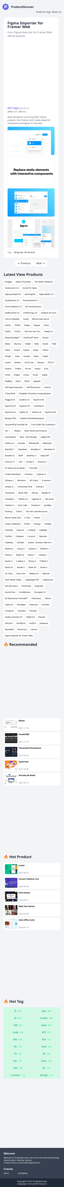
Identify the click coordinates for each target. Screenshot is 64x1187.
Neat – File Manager (28, 437)
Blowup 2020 (10, 418)
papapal (36, 381)
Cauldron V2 (24, 399)
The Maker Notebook (43, 281)
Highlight (43, 530)
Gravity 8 (30, 461)
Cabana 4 (32, 548)
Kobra (36, 356)
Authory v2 (9, 443)
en (31, 1183)
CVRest (45, 350)
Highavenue (48, 579)
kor (41, 1183)
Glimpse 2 (9, 480)
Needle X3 (46, 493)
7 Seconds (33, 468)
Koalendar (39, 586)
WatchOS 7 (9, 449)
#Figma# (18, 252)
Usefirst (32, 623)
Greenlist (22, 610)
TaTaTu (17, 331)
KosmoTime (10, 592)
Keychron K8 (50, 412)
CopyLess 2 (41, 474)
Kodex (36, 350)
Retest (7, 344)
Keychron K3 (10, 406)
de (36, 1183)
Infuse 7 (31, 555)
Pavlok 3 (43, 567)
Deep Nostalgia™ (12, 337)
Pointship (9, 530)
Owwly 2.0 (48, 331)
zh (29, 1183)
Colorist (33, 629)
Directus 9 (42, 461)
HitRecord (30, 617)
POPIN (17, 325)
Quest (18, 381)
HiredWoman (24, 592)
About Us (57, 11)
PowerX (8, 368)
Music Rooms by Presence (35, 430)
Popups (37, 325)
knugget (8, 281)
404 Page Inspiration (14, 387)
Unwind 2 (43, 555)
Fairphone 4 (39, 406)
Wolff (20, 455)
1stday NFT (44, 455)
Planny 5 (8, 555)
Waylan (17, 430)
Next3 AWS (23, 493)
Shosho (45, 337)
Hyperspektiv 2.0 (46, 294)
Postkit (27, 524)
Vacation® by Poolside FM (16, 424)
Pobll (54, 344)
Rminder (20, 542)
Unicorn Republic (12, 319)
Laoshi (8, 362)
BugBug (8, 381)
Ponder (8, 356)
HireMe (26, 356)
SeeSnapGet (30, 294)
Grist (46, 368)
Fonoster (33, 610)
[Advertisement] (32, 72)
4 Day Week (10, 393)
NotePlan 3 (31, 455)
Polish (7, 350)
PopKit (45, 356)
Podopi (27, 325)
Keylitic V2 (23, 412)
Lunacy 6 (21, 548)
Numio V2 (9, 567)
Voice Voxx (20, 573)
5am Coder (22, 505)
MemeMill (9, 629)
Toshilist (8, 536)
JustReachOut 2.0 (12, 312)
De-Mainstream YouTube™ (16, 598)
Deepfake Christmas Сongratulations (35, 393)
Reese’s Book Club (13, 517)
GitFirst (48, 598)
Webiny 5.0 (34, 573)
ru (46, 1183)
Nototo (8, 325)
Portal (7, 375)
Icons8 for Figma (30, 288)
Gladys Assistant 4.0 (13, 617)
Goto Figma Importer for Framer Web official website (29, 34)
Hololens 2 (9, 505)
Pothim (18, 368)
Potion (46, 325)
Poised (17, 350)
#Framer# (29, 252)
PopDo (8, 331)
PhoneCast (22, 629)
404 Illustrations (34, 387)
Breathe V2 (10, 455)
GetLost (47, 387)
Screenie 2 (46, 480)
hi (38, 1183)
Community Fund (24, 486)
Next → (40, 263)
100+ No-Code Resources (37, 511)
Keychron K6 (38, 399)
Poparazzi (33, 604)
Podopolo (20, 536)
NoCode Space (11, 586)
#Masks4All (34, 443)
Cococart (31, 536)
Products (40, 11)
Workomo (21, 480)
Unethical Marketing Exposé (32, 418)
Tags (48, 11)
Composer (9, 610)
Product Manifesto (13, 474)
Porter (35, 375)
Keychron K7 (24, 406)
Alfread (35, 493)
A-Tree (27, 517)
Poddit (27, 344)
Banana (40, 362)
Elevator (42, 617)
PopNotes (9, 542)
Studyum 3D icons (48, 312)
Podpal (17, 375)
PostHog (8, 511)
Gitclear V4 (36, 412)
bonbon (17, 362)
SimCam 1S (10, 461)
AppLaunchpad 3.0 (13, 294)
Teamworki (9, 493)
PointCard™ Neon (31, 337)
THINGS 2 (43, 561)
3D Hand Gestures (33, 306)
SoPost (19, 511)
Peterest (20, 530)
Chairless (29, 474)
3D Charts (34, 480)
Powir (17, 356)
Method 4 (9, 548)
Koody (26, 319)
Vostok (45, 344)
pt (33, 1183)
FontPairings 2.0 (30, 312)
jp (43, 1183)
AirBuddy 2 (9, 499)
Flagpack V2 (10, 399)
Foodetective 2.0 (12, 300)
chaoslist (9, 623)
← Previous (24, 263)
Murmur (17, 344)
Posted (37, 517)
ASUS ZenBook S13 (13, 306)
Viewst (37, 368)
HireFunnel (26, 586)
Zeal (20, 461)
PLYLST (51, 362)
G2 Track (9, 573)
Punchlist (45, 604)
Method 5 (44, 548)
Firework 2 (35, 505)
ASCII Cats (29, 362)
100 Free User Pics (32, 331)
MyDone (46, 573)
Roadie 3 (21, 567)
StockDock (20, 623)
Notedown (22, 449)
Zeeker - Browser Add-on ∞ (40, 542)
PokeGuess (36, 598)
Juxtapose (44, 623)
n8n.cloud (49, 499)
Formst (28, 368)
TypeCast (9, 604)
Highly (44, 375)
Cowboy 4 (20, 561)
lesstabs (21, 443)
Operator (43, 536)
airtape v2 (9, 486)
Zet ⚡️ (8, 430)
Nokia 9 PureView (23, 281)
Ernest (26, 375)
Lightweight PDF (32, 579)
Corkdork (32, 530)
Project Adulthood (12, 524)
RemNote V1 (49, 449)
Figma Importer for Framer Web (19, 635)
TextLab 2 (40, 486)
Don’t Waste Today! (13, 579)
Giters (6, 1173)
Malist (27, 381)
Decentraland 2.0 (30, 300)
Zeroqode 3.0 (40, 592)
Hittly (36, 344)
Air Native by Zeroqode (15, 468)
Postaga (37, 524)
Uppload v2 (36, 499)
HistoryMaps (10, 437)
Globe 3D (32, 567)
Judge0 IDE (45, 437)
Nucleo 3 (9, 561)
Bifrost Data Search (40, 319)
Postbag (47, 524)
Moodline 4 (35, 449)
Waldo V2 (20, 555)
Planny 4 (32, 561)
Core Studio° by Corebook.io (43, 424)
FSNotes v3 (23, 499)
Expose (26, 350)
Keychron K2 (10, 412)
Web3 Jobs (47, 443)
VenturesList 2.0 (12, 288)
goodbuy (47, 505)
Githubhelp (22, 1173)
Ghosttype (21, 604)
